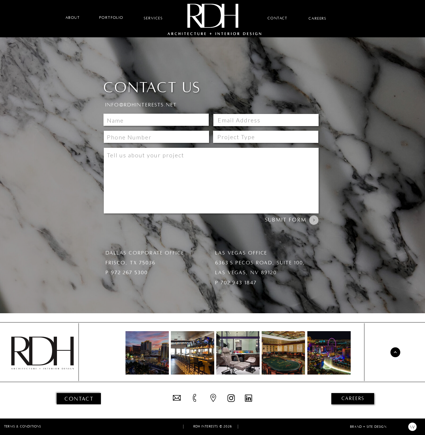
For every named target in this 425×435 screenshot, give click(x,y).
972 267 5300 (129, 272)
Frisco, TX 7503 (129, 263)
